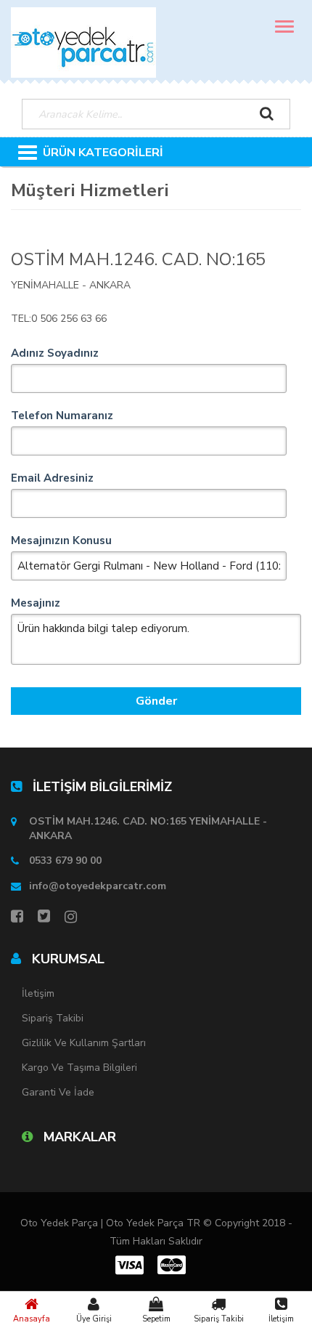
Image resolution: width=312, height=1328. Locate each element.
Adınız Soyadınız (55, 353)
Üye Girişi (94, 1318)
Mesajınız (35, 603)
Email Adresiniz (52, 478)
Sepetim (156, 1318)
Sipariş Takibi (219, 1318)
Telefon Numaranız (62, 415)
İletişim (281, 1318)
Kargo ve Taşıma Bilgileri (79, 1067)
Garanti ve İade (58, 1092)
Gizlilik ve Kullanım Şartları (84, 1043)
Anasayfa (31, 1318)
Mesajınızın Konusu (61, 540)
